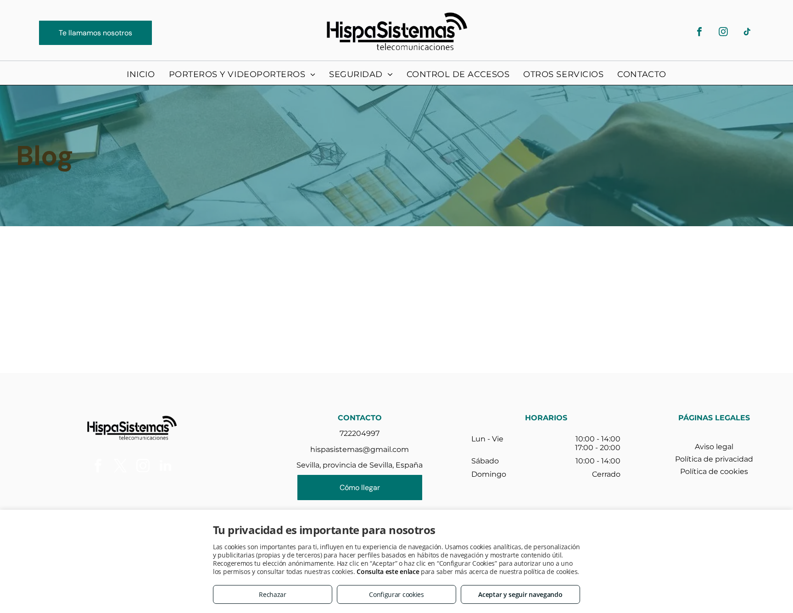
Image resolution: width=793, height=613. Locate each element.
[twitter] (120, 467)
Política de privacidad (714, 459)
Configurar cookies (396, 594)
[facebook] (699, 33)
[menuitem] (141, 74)
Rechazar (272, 594)
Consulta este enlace (388, 571)
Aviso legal (714, 446)
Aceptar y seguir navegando (520, 594)
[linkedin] (165, 467)
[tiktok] (747, 33)
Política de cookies (714, 471)
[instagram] (723, 33)
